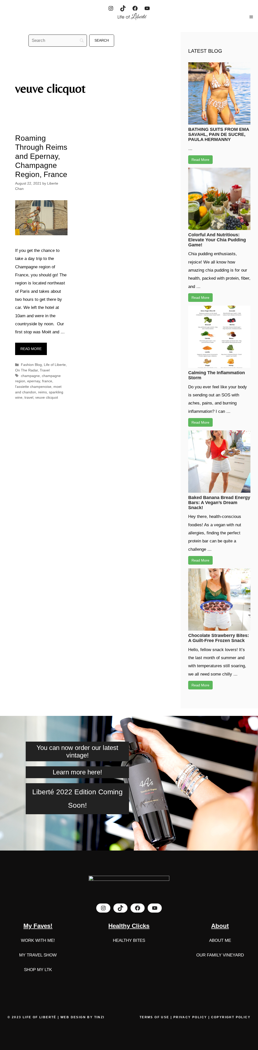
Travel (45, 370)
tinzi (99, 1017)
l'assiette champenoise (33, 387)
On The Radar (26, 370)
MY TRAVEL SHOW (38, 955)
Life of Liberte (55, 365)
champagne (30, 376)
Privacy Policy (190, 1017)
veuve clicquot (46, 397)
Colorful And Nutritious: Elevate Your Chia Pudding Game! (217, 239)
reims (42, 392)
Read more (31, 349)
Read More (200, 160)
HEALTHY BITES (129, 940)
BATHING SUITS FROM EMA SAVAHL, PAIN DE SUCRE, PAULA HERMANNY (218, 134)
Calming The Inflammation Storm (216, 375)
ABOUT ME (220, 940)
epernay (33, 381)
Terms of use (155, 1017)
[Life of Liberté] (131, 16)
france (47, 381)
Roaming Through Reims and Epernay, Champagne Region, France (41, 156)
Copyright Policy (230, 1017)
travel (28, 397)
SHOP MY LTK (38, 969)
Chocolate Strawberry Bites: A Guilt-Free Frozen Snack (218, 638)
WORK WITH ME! (38, 940)
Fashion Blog (31, 365)
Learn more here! (77, 772)
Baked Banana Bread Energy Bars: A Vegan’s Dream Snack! (219, 502)
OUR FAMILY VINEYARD (220, 955)
